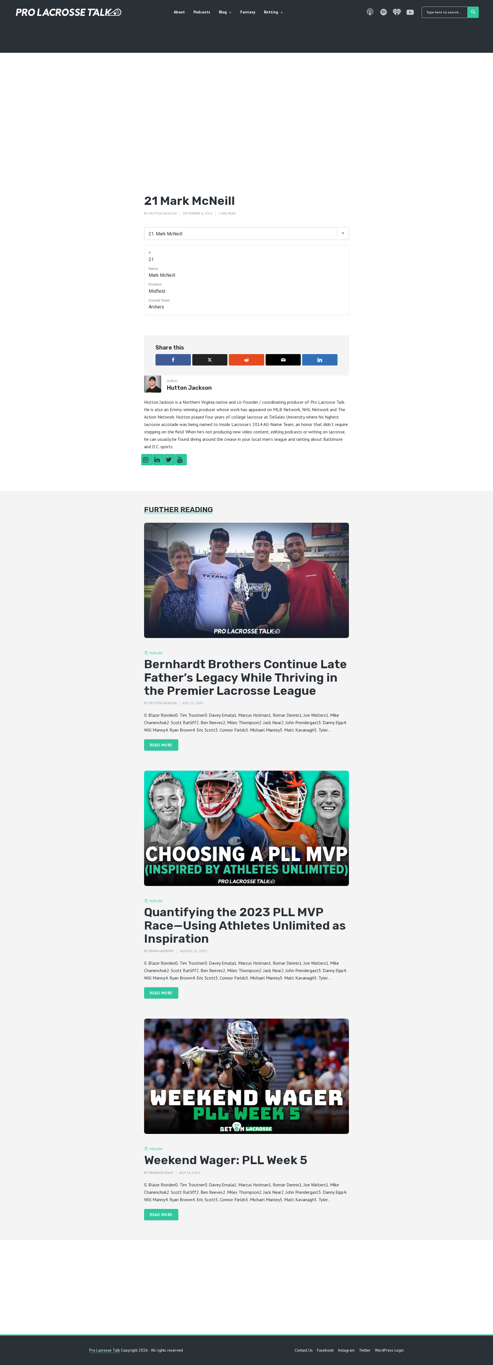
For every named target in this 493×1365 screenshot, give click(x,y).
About (179, 12)
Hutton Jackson (163, 213)
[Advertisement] (246, 133)
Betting (271, 12)
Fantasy (247, 12)
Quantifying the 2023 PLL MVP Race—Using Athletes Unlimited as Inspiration (245, 925)
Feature (156, 653)
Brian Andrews (161, 951)
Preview (156, 1149)
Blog (223, 12)
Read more (161, 745)
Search (473, 12)
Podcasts (201, 12)
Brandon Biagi (161, 1172)
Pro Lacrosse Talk (104, 1350)
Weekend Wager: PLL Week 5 (225, 1160)
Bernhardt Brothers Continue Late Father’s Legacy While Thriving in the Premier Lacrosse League (245, 677)
